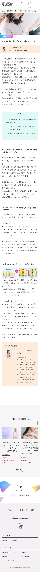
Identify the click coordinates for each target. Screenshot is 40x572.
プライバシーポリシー (8, 560)
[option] (11, 445)
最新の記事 (10, 11)
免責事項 (24, 552)
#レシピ (13, 496)
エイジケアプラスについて (9, 552)
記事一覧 (4, 540)
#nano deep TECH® (8, 460)
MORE (18, 470)
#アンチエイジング (24, 496)
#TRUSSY (5, 458)
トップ (3, 11)
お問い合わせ (25, 556)
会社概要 (4, 556)
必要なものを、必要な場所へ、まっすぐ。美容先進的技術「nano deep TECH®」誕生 (29, 448)
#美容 (4, 462)
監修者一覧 (15, 540)
